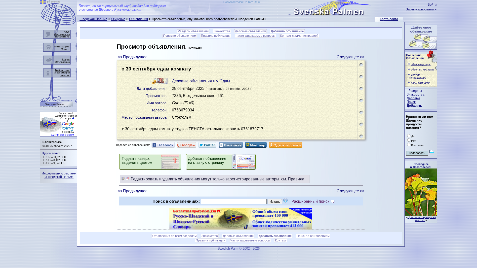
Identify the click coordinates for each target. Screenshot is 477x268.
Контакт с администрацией (299, 35)
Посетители (62, 36)
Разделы (415, 91)
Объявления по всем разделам (174, 236)
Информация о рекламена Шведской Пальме (59, 175)
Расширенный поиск (310, 201)
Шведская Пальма (93, 19)
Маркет (65, 49)
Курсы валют (51, 153)
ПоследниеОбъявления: (415, 57)
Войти (432, 4)
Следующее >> (350, 57)
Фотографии (62, 46)
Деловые (413, 98)
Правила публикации (216, 35)
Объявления (138, 19)
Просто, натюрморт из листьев (422, 219)
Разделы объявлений (193, 31)
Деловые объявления (250, 31)
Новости (65, 75)
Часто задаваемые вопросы (255, 35)
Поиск (411, 102)
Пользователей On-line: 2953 (241, 1)
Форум (66, 59)
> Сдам (221, 81)
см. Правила (292, 179)
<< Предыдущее (133, 57)
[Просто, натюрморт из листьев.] (421, 214)
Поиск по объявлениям (179, 35)
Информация (62, 72)
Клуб (67, 31)
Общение (118, 19)
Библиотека (62, 70)
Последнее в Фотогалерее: (420, 165)
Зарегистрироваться (421, 9)
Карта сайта (389, 19)
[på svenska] (43, 3)
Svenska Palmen (55, 104)
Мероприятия (62, 34)
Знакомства (415, 94)
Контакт (280, 240)
